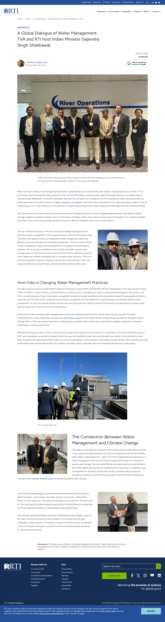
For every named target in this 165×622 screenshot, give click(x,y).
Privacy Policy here (108, 611)
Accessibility (66, 585)
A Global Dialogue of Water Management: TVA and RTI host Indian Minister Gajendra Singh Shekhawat (66, 19)
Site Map (65, 576)
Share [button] (142, 57)
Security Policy (67, 572)
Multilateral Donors (38, 579)
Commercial (35, 572)
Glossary (65, 579)
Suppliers (34, 585)
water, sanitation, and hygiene (68, 202)
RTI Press (106, 2)
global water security (112, 213)
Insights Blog (86, 2)
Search (138, 2)
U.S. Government (37, 569)
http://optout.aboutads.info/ (52, 613)
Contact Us (66, 589)
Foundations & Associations (41, 576)
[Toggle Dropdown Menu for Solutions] (106, 11)
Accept (154, 611)
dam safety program (73, 318)
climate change (36, 493)
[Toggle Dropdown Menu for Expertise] (131, 11)
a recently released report (42, 478)
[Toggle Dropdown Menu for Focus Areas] (120, 11)
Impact (28, 19)
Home (19, 19)
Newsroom (97, 2)
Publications (116, 2)
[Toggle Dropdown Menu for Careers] (160, 11)
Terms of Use (67, 582)
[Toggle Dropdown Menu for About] (150, 11)
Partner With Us (128, 2)
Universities (35, 582)
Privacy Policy (67, 569)
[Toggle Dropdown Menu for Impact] (141, 11)
